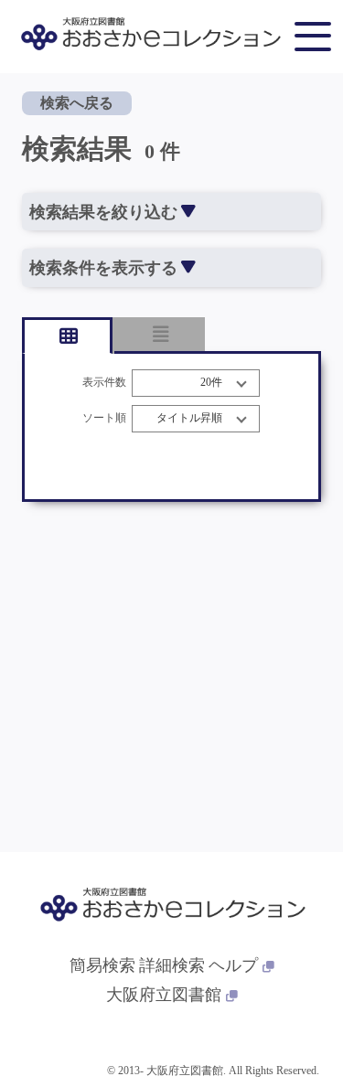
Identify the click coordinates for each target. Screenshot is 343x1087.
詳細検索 (172, 965)
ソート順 (104, 418)
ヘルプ (233, 965)
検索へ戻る (76, 103)
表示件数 (104, 383)
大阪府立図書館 (163, 995)
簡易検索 (102, 965)
